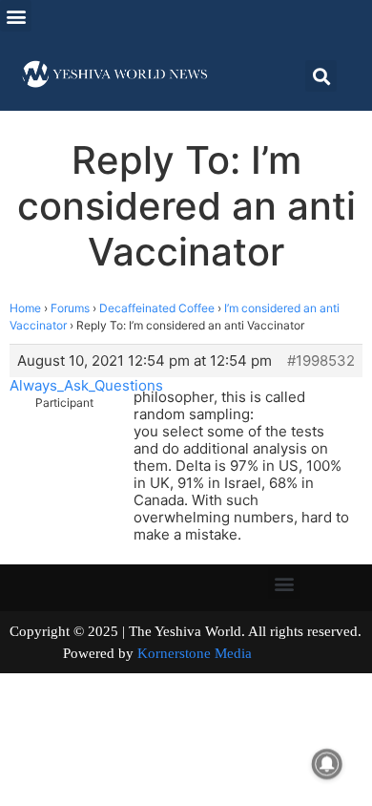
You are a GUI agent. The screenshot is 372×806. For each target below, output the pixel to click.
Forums (70, 308)
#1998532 (321, 361)
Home (25, 308)
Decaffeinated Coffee (157, 308)
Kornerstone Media (194, 653)
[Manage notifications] (327, 764)
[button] (15, 16)
